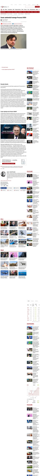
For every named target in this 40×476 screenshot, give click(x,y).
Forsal (1, 15)
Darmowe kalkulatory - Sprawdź (9, 163)
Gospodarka (4, 15)
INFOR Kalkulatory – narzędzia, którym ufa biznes (9, 160)
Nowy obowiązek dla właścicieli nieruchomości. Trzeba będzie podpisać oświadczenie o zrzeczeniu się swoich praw (13, 237)
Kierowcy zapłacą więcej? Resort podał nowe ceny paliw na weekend (4, 228)
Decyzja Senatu (5, 67)
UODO (4, 185)
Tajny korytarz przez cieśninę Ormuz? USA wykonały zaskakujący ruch (22, 277)
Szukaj (38, 6)
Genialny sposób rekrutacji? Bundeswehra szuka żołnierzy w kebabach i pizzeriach (13, 268)
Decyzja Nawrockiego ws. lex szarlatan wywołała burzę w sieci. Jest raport (13, 228)
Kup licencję (20, 167)
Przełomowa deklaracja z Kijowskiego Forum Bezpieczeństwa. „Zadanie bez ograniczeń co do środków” (13, 259)
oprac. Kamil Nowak (5, 20)
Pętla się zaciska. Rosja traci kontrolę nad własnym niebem (22, 259)
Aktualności (8, 15)
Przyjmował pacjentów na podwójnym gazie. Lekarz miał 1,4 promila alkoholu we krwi (4, 237)
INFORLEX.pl (20, 4)
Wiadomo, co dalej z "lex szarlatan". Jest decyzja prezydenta (4, 246)
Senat (7, 185)
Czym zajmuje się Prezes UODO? (8, 69)
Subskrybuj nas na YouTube (6, 23)
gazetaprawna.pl (34, 4)
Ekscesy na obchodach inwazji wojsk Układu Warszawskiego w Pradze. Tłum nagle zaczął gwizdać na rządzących (4, 259)
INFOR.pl (12, 4)
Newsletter (29, 4)
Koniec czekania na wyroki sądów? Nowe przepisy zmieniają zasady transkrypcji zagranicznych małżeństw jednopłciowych (21, 228)
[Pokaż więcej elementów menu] (39, 9)
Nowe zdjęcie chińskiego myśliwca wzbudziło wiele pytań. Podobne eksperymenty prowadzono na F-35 (4, 277)
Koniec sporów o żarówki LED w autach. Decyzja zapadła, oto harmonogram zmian (13, 246)
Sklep (38, 4)
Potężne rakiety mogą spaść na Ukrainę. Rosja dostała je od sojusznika (4, 268)
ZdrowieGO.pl (24, 4)
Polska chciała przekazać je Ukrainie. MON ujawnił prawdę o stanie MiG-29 (22, 237)
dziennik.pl (16, 4)
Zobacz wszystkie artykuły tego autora (6, 180)
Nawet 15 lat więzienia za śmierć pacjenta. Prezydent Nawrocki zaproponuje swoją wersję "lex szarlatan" (4, 183)
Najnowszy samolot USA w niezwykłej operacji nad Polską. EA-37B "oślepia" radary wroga (22, 268)
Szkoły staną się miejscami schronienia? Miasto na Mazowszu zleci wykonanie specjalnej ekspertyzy (22, 246)
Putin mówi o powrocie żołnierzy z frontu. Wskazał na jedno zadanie (13, 277)
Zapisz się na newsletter (18, 23)
